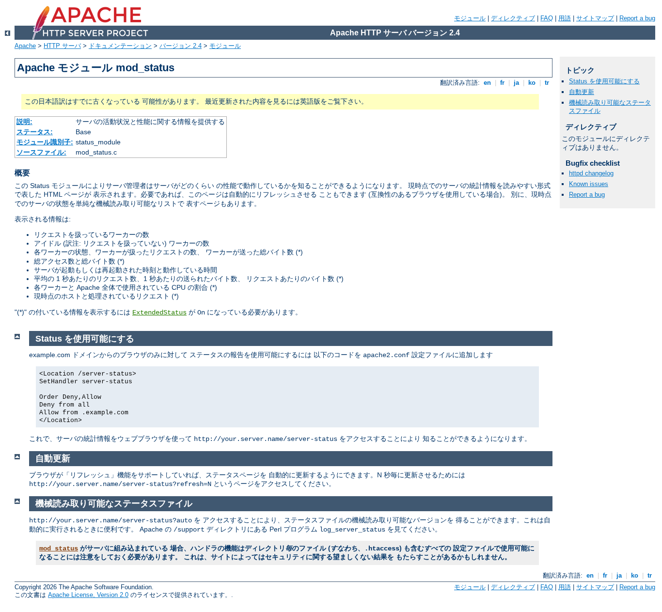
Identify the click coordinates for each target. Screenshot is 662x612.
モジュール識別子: (44, 142)
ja (516, 82)
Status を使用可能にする (604, 81)
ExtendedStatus (159, 312)
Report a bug (637, 18)
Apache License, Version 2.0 (88, 594)
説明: (24, 122)
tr (547, 82)
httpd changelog (591, 173)
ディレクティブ (513, 18)
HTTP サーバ (62, 45)
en (487, 82)
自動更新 (581, 91)
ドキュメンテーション (120, 45)
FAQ (546, 18)
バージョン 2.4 (180, 45)
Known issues (588, 184)
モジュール (470, 18)
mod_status (58, 548)
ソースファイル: (41, 152)
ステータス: (34, 132)
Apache (25, 45)
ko (531, 82)
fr (502, 82)
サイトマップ (595, 18)
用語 (564, 18)
